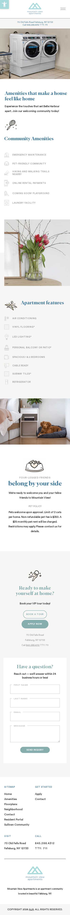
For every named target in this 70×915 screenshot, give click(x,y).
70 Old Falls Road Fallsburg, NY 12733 (35, 22)
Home (8, 794)
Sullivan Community (16, 824)
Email (17, 712)
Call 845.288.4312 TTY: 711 (35, 25)
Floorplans (10, 804)
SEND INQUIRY (35, 750)
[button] (4, 4)
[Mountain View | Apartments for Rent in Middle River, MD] (32, 8)
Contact (9, 814)
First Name (21, 685)
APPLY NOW (35, 624)
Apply (38, 794)
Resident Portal (13, 819)
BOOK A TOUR (35, 614)
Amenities (10, 799)
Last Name (21, 699)
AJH (31, 909)
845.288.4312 (33, 645)
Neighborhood (13, 809)
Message (19, 726)
